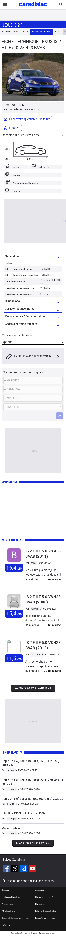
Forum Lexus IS (12, 752)
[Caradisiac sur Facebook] (7, 869)
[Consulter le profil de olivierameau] (14, 652)
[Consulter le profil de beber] (14, 562)
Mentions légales (9, 911)
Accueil (6, 31)
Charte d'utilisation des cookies (15, 918)
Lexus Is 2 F (12, 25)
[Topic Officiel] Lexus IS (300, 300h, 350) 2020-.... (32, 798)
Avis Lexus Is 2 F (12, 539)
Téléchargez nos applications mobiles (30, 880)
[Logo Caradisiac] (33, 7)
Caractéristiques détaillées (20, 135)
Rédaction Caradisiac (11, 897)
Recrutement (7, 904)
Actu (25, 31)
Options (7, 342)
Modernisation (11, 828)
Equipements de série (17, 335)
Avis (16, 31)
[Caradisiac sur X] (15, 869)
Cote (57, 31)
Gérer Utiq (6, 925)
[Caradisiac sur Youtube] (32, 869)
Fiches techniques (41, 31)
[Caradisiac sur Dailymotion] (24, 869)
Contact (5, 890)
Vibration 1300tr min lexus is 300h (23, 813)
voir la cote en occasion (21, 109)
